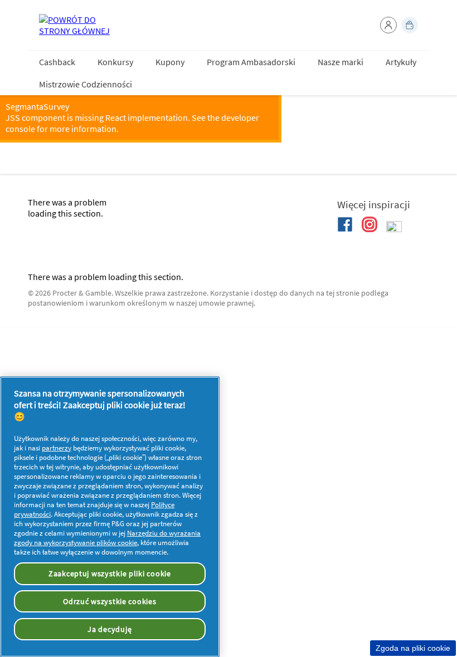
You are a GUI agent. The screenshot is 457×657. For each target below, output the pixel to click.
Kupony (169, 61)
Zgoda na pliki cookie (413, 648)
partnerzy (56, 448)
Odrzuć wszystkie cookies (109, 601)
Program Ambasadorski (251, 61)
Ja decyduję (109, 629)
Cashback (57, 61)
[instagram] (369, 224)
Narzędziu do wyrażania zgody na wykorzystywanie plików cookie (107, 537)
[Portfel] (409, 25)
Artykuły (401, 61)
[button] (388, 25)
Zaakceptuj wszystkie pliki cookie (109, 573)
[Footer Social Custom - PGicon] (394, 229)
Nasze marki (340, 61)
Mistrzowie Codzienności (85, 84)
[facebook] (345, 224)
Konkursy (115, 61)
